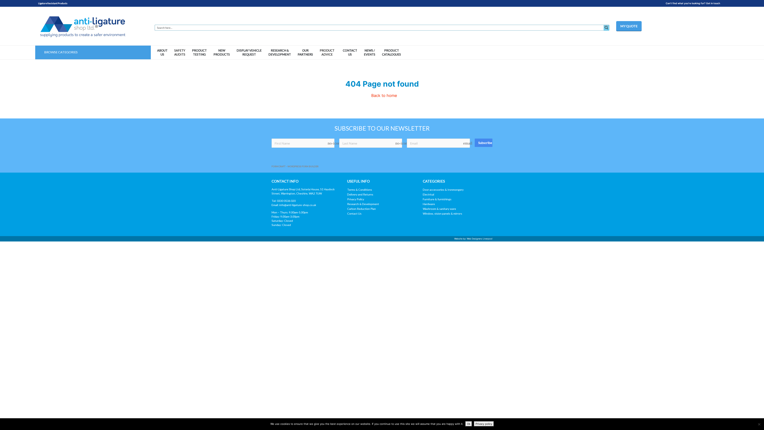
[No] (759, 424)
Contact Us (354, 213)
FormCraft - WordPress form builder (295, 166)
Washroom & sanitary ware (439, 208)
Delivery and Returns (360, 194)
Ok (468, 423)
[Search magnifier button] (606, 27)
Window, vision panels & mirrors (442, 213)
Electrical (428, 194)
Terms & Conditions (359, 189)
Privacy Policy (355, 199)
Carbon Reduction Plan (361, 208)
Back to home (383, 95)
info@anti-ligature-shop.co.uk (297, 205)
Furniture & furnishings (437, 199)
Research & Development (363, 204)
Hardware (429, 204)
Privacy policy (484, 423)
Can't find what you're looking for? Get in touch (693, 3)
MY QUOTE (628, 26)
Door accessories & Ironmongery (443, 189)
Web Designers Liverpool (479, 238)
